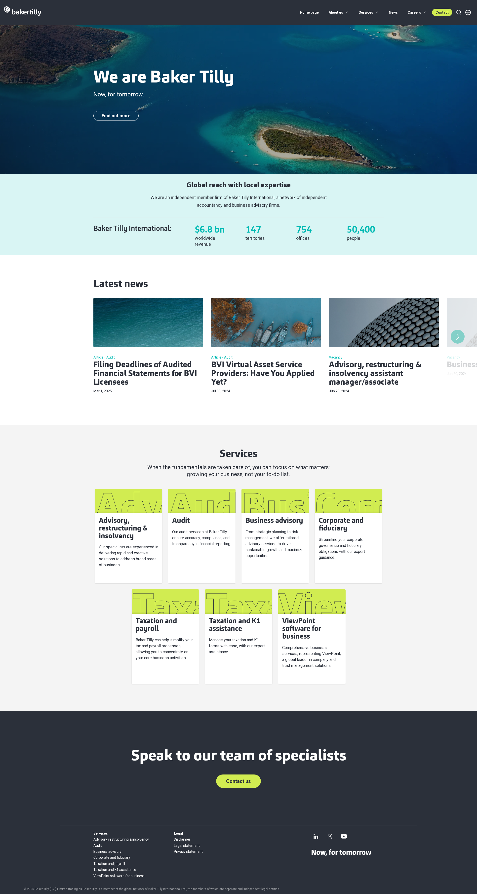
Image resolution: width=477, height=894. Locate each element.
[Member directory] (468, 12)
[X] (330, 836)
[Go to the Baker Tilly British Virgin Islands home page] (22, 12)
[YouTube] (344, 836)
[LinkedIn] (316, 836)
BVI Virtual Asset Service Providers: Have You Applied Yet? (263, 374)
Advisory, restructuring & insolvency (121, 839)
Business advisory (107, 851)
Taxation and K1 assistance (114, 870)
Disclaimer (182, 839)
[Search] (459, 12)
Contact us (238, 781)
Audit (97, 846)
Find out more (116, 115)
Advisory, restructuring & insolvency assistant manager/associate (375, 374)
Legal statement (187, 846)
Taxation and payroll (109, 864)
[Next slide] (458, 337)
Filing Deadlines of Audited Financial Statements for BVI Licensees (145, 374)
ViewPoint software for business (119, 876)
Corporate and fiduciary (111, 857)
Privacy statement (188, 851)
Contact (442, 12)
